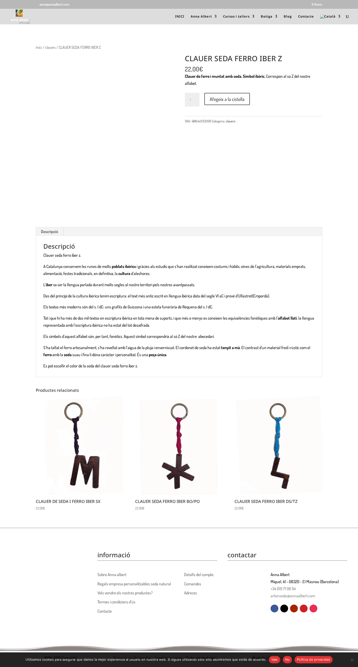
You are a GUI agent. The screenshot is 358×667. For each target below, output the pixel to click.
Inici (39, 47)
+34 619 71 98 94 (283, 588)
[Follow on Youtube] (294, 608)
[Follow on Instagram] (313, 608)
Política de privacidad (313, 659)
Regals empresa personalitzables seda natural (134, 583)
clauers (50, 47)
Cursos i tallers (236, 17)
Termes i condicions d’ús (116, 601)
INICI (179, 17)
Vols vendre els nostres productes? (125, 592)
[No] (351, 659)
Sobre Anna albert (111, 574)
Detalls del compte (199, 574)
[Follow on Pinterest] (304, 608)
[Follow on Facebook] (274, 608)
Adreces (190, 592)
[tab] (50, 231)
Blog (288, 17)
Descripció (49, 231)
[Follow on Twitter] (284, 608)
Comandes (192, 583)
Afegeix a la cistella (227, 99)
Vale (274, 659)
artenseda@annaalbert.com (293, 595)
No (287, 659)
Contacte (306, 17)
